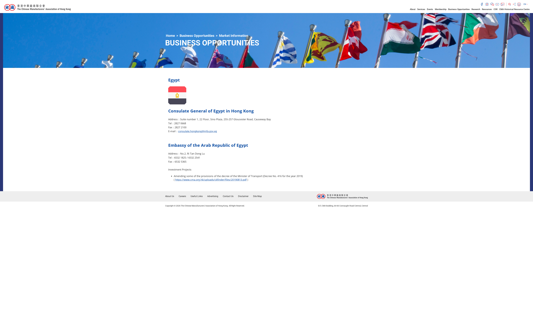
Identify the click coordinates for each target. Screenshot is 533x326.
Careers (182, 196)
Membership (440, 9)
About (412, 9)
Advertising (212, 196)
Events (430, 9)
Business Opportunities (459, 9)
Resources (487, 9)
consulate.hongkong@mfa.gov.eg (197, 131)
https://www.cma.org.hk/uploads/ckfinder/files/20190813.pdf (211, 179)
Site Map (257, 196)
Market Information (233, 36)
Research (476, 9)
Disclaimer (243, 196)
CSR (495, 9)
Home (170, 36)
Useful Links (197, 196)
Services (421, 9)
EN (525, 4)
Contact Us (228, 196)
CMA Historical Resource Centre (514, 9)
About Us (169, 196)
